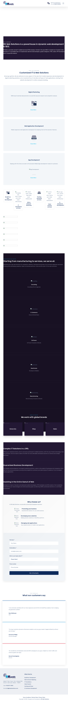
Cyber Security (27, 684)
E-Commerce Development (30, 688)
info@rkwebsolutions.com (12, 688)
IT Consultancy (27, 682)
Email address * (13, 548)
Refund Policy (35, 697)
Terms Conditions (27, 697)
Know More (33, 109)
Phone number (12, 564)
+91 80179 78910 (9, 685)
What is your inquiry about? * (16, 556)
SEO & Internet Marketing (30, 679)
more (7, 196)
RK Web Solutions (45, 699)
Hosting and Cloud (28, 686)
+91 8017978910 (57, 4)
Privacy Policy (42, 697)
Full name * (12, 539)
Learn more (34, 284)
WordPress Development (30, 677)
